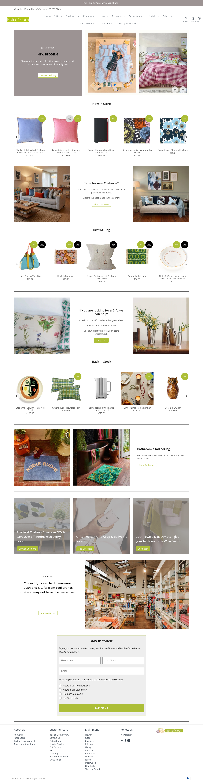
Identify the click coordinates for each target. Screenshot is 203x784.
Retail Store (19, 737)
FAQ (51, 750)
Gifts (56, 16)
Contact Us (54, 737)
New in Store (101, 104)
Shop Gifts (101, 340)
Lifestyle (151, 16)
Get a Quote (55, 741)
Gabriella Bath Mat (137, 276)
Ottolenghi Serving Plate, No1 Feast (30, 409)
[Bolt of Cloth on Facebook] (125, 741)
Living (102, 16)
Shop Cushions (101, 204)
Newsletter (126, 734)
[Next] (183, 89)
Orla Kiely (104, 23)
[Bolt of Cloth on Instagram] (128, 741)
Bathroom (134, 16)
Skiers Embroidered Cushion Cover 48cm (101, 277)
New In (47, 16)
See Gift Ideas (85, 548)
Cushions (71, 16)
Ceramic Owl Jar (173, 407)
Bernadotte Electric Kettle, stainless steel (102, 409)
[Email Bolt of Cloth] (122, 741)
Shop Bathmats (147, 465)
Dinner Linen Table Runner (137, 407)
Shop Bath (143, 548)
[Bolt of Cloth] (18, 19)
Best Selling (101, 230)
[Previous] (175, 89)
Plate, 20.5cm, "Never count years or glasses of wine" (173, 277)
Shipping (53, 753)
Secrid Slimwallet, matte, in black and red (101, 151)
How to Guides (56, 744)
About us (18, 734)
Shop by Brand (125, 23)
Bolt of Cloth (24, 779)
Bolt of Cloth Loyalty (59, 734)
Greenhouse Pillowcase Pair (66, 407)
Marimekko (86, 23)
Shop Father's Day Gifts (48, 77)
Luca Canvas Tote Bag (30, 276)
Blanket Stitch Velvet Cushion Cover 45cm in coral (65, 151)
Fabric (166, 16)
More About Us (48, 613)
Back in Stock (101, 362)
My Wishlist (55, 759)
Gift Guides (55, 747)
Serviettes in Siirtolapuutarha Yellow (137, 151)
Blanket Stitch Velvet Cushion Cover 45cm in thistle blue (30, 151)
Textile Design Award (24, 741)
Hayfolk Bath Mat (65, 276)
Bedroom (117, 16)
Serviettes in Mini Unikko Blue (173, 150)
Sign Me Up (101, 708)
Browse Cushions (27, 548)
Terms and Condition (24, 744)
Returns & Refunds (58, 756)
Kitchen (87, 16)
